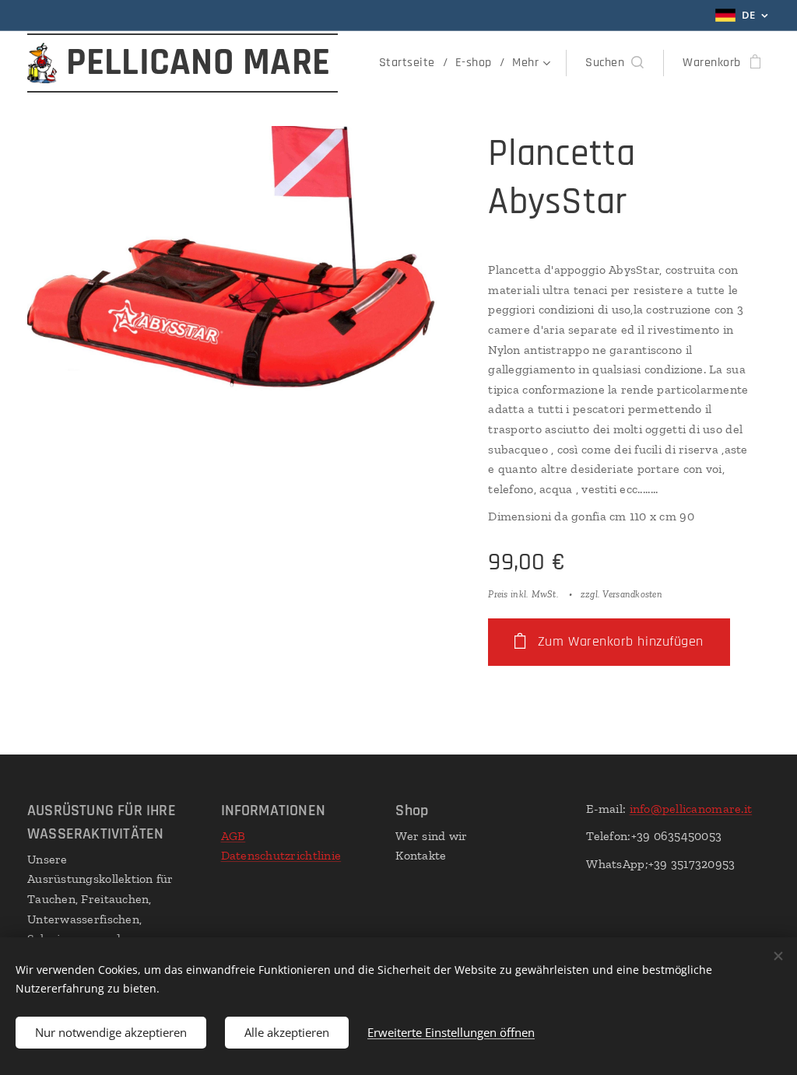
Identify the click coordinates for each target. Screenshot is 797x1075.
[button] (614, 63)
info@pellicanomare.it (691, 808)
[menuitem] (411, 63)
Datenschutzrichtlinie (281, 855)
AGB (233, 835)
